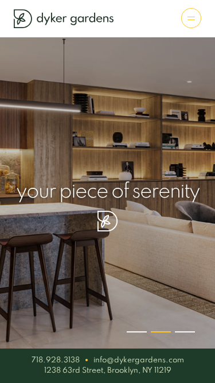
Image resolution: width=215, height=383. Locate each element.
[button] (137, 331)
